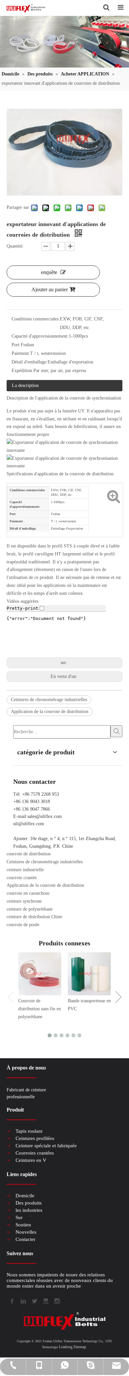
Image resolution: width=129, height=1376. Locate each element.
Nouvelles (26, 1232)
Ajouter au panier (49, 289)
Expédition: (22, 370)
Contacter (25, 1239)
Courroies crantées (35, 1153)
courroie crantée (22, 877)
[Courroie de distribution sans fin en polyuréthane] (39, 973)
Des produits (29, 1203)
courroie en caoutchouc (28, 893)
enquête (49, 272)
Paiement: (21, 353)
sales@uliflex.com (44, 816)
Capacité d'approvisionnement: (40, 336)
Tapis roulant (29, 1131)
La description (25, 385)
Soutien (23, 1224)
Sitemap (79, 1347)
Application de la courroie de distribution (49, 711)
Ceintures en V (31, 1160)
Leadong (65, 1347)
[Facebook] (11, 1300)
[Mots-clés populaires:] (116, 731)
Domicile (25, 1195)
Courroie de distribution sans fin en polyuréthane (39, 1008)
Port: (16, 344)
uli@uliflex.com (28, 823)
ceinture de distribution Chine (34, 916)
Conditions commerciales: (36, 318)
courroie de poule (23, 924)
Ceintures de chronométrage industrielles (49, 699)
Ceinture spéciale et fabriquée (46, 1145)
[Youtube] (45, 1300)
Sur (19, 1217)
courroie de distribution (29, 853)
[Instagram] (56, 1300)
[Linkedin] (22, 1300)
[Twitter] (34, 1300)
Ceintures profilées (35, 1138)
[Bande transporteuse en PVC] (89, 973)
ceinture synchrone (24, 901)
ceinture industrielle (25, 869)
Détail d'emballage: (30, 361)
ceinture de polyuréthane (30, 909)
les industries (29, 1210)
